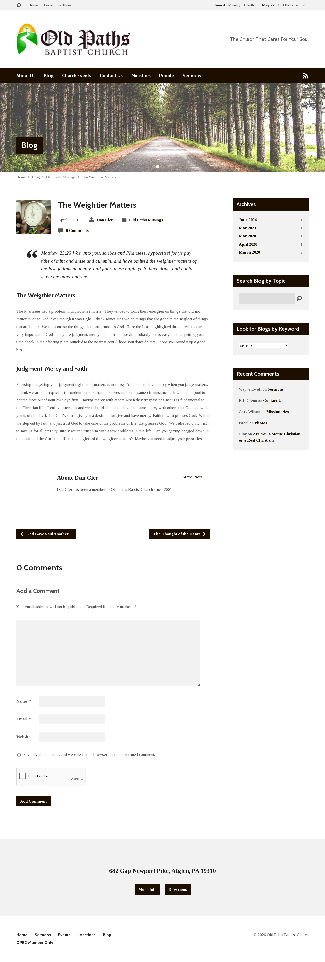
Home (33, 5)
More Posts (192, 477)
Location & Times (57, 5)
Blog (49, 75)
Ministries (141, 75)
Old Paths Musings (61, 177)
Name (23, 701)
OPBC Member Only (34, 942)
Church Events (76, 75)
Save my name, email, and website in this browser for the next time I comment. (89, 754)
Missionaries (277, 412)
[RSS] (306, 75)
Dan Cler (105, 220)
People (166, 75)
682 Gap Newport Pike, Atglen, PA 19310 (162, 870)
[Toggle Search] (18, 5)
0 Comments (77, 230)
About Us (25, 75)
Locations (87, 934)
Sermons (192, 75)
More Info (147, 889)
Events (64, 934)
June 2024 (248, 220)
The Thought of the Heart (177, 534)
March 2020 (249, 252)
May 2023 (247, 228)
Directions (177, 889)
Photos (261, 423)
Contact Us (111, 75)
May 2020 (247, 236)
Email (23, 719)
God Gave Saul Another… (49, 534)
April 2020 (248, 244)
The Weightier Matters (99, 177)
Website (23, 737)
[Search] (299, 298)
